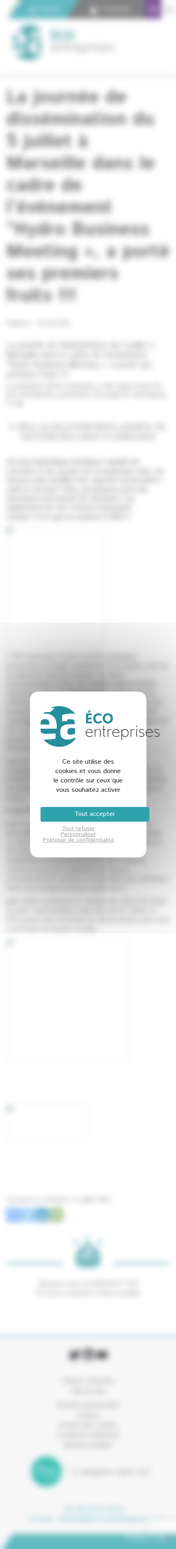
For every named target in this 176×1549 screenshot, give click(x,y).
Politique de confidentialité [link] (78, 840)
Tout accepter (94, 814)
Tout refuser (78, 828)
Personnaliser (78, 834)
